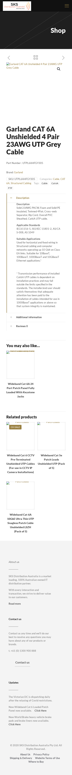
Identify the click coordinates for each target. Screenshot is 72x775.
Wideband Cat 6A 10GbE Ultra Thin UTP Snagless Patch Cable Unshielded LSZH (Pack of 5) (20, 523)
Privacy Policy (41, 754)
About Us (25, 754)
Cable (56, 179)
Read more (15, 603)
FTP (10, 188)
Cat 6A (54, 183)
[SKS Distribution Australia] (17, 5)
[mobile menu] (67, 5)
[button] (59, 69)
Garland (18, 172)
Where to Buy (36, 761)
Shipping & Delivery (21, 758)
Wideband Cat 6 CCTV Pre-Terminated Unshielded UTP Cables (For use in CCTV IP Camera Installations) (20, 464)
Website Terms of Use (47, 758)
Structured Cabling (21, 183)
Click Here (40, 710)
